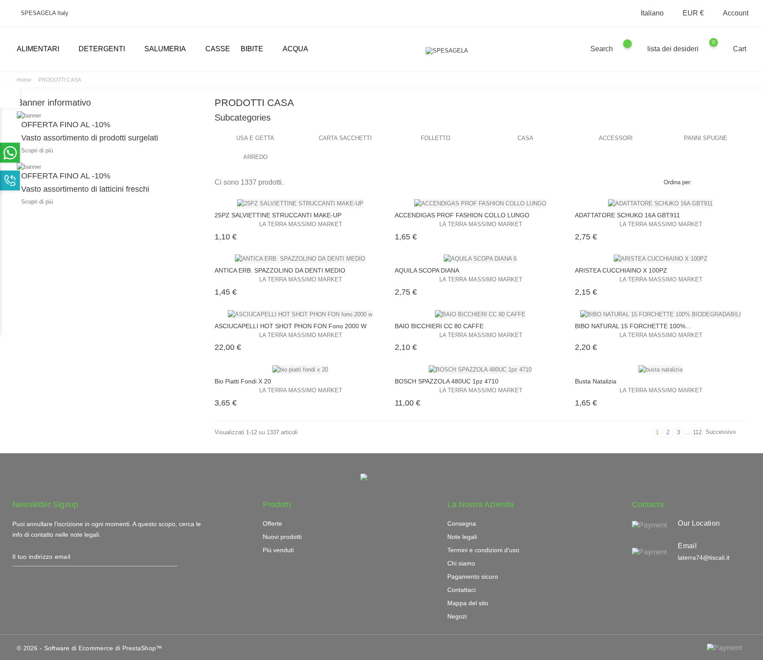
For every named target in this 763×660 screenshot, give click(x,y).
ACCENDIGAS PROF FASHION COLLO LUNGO (462, 215)
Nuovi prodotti (282, 536)
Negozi (457, 616)
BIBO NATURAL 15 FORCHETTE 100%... (633, 326)
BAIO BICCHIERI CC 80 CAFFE (439, 326)
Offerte (272, 523)
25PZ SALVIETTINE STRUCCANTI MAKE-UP (278, 215)
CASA (525, 138)
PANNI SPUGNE (705, 138)
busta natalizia (595, 381)
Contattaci (461, 589)
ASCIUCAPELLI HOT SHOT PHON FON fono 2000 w (290, 326)
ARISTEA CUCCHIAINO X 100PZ (621, 270)
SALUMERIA (168, 49)
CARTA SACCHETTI (345, 138)
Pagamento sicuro (472, 576)
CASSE (217, 49)
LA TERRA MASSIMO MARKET (300, 224)
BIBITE (255, 49)
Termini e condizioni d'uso (483, 550)
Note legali (462, 536)
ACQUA (295, 49)
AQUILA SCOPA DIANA (427, 270)
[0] (722, 48)
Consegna (461, 523)
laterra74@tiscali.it (703, 557)
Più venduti (278, 550)
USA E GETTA (255, 138)
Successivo (725, 433)
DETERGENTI (105, 49)
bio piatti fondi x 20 (243, 381)
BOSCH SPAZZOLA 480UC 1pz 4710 (447, 381)
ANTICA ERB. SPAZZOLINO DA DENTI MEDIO (280, 270)
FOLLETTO (435, 138)
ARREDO (255, 157)
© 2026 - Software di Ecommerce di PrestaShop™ (89, 648)
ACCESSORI (616, 138)
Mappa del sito (467, 603)
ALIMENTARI (41, 49)
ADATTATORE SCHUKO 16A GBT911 (627, 215)
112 (697, 432)
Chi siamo (461, 563)
